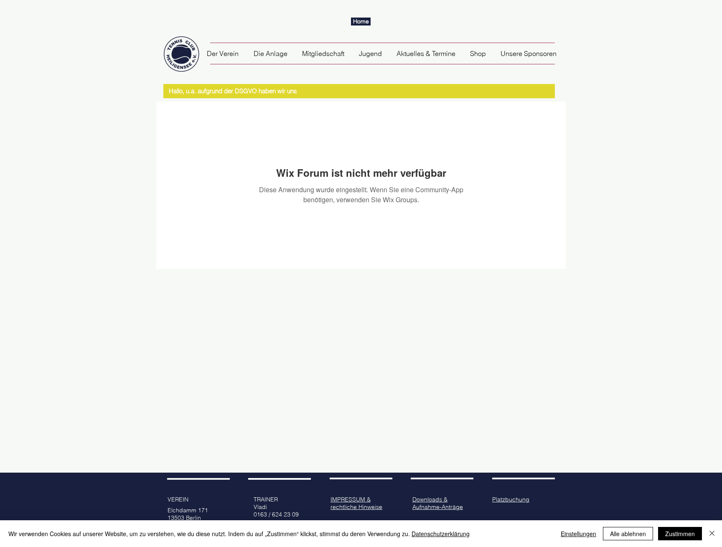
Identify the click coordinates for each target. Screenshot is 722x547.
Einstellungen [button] (578, 533)
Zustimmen (680, 533)
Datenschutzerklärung (441, 533)
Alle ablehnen (628, 533)
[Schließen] (712, 533)
